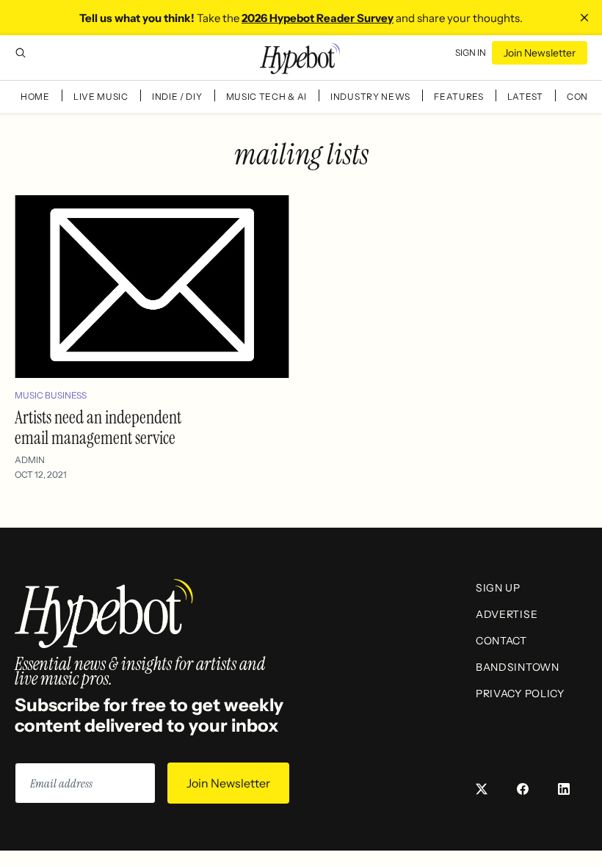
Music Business (51, 395)
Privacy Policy (520, 693)
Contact (501, 640)
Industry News (370, 96)
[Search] (20, 53)
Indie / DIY (177, 96)
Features (459, 96)
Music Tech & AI (267, 96)
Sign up (498, 587)
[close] (584, 17)
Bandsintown (517, 667)
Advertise (506, 614)
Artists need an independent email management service (98, 427)
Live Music (100, 96)
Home (35, 96)
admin (30, 459)
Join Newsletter (540, 52)
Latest (525, 96)
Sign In (470, 52)
